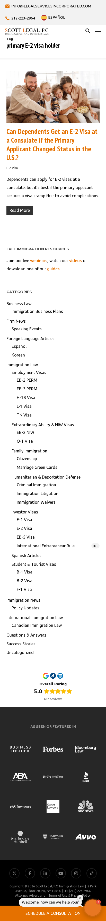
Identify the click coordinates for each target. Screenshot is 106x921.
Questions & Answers (26, 635)
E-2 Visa (12, 168)
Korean (18, 355)
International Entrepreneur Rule (57, 545)
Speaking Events (27, 328)
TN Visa (24, 415)
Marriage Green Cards (37, 467)
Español (19, 346)
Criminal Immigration (36, 484)
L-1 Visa (24, 406)
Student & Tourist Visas (34, 564)
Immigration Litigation (37, 493)
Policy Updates (25, 608)
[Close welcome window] (80, 898)
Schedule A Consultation (53, 913)
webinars (38, 260)
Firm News (16, 321)
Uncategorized (20, 652)
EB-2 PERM (27, 380)
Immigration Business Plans (37, 311)
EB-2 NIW (25, 432)
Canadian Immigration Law (37, 625)
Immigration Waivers (36, 502)
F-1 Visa (24, 589)
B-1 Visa (24, 572)
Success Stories (21, 643)
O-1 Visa (25, 441)
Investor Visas (25, 512)
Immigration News (23, 600)
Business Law (18, 303)
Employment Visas (29, 372)
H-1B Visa (26, 397)
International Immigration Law (34, 617)
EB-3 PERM (27, 389)
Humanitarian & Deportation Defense (46, 477)
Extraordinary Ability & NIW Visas (43, 424)
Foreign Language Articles (30, 338)
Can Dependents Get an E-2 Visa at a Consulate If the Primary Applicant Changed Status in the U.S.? (52, 144)
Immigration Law (22, 364)
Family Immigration (29, 451)
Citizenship (27, 458)
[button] (98, 31)
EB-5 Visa (26, 537)
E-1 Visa (24, 519)
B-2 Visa (24, 580)
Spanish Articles (26, 555)
